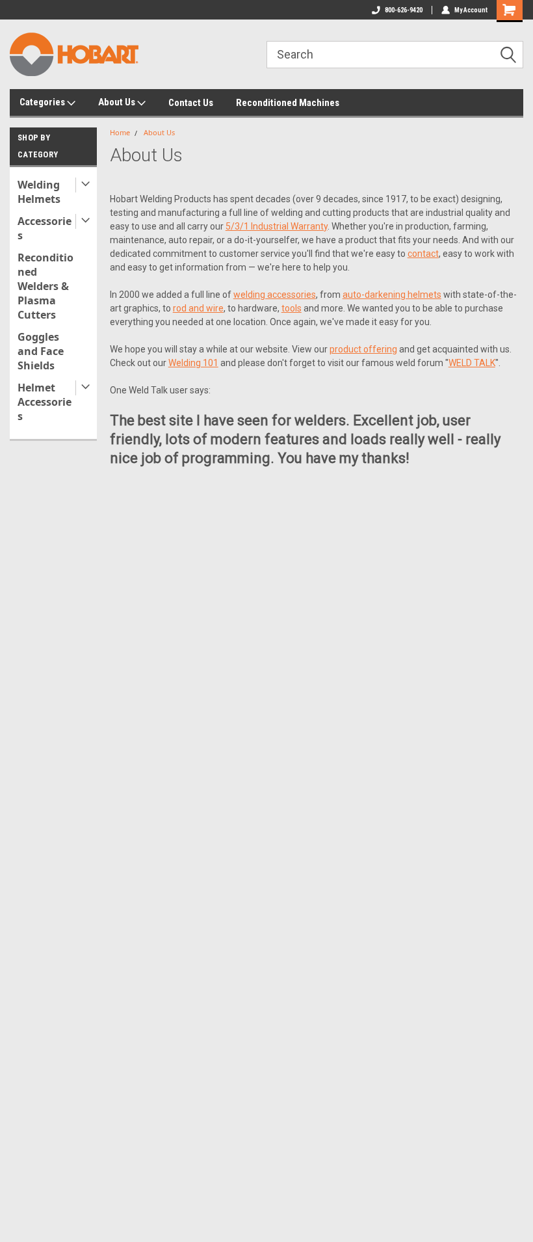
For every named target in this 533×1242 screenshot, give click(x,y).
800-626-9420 (403, 10)
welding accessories (274, 294)
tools (291, 308)
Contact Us (190, 103)
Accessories (45, 228)
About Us (117, 102)
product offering (363, 349)
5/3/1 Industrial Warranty (277, 226)
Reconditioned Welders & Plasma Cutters (45, 286)
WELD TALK (471, 363)
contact (423, 253)
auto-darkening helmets (392, 294)
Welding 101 (193, 363)
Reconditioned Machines (287, 103)
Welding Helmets (39, 192)
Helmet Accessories (45, 401)
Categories (43, 102)
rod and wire (198, 308)
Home (120, 132)
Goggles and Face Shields (41, 351)
